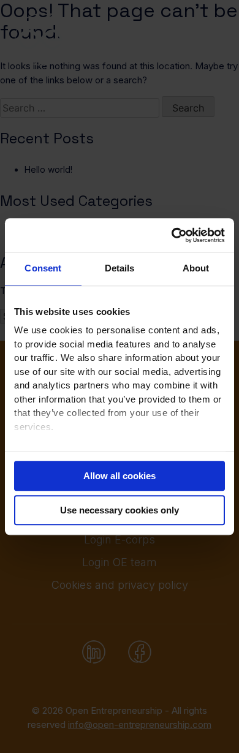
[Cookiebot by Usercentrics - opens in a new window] (172, 235)
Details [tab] (120, 268)
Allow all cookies (119, 476)
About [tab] (196, 268)
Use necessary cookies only (119, 510)
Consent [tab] (43, 268)
